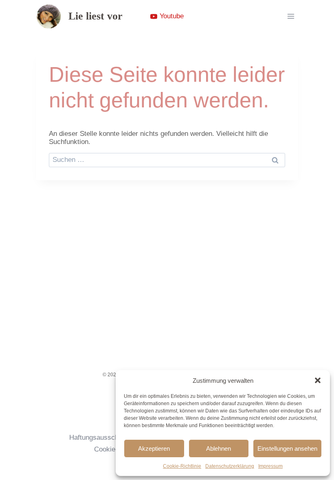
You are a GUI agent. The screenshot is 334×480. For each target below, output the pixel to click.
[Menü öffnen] (290, 16)
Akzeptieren (154, 448)
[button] (318, 380)
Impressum (270, 466)
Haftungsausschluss (100, 437)
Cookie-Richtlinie (182, 466)
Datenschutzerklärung (229, 466)
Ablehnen (218, 448)
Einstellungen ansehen (287, 448)
